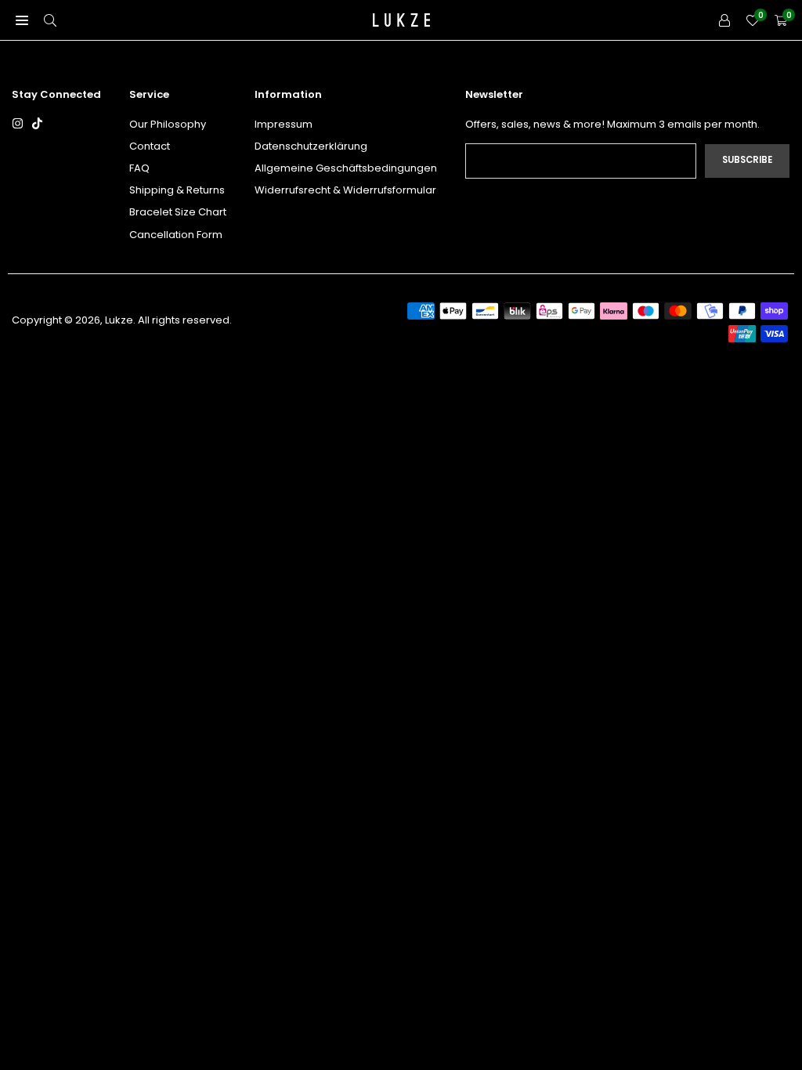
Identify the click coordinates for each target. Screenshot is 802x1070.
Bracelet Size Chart (177, 211)
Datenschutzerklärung (311, 146)
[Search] (50, 19)
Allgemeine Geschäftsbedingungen (346, 168)
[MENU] (22, 19)
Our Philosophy (167, 124)
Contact (149, 146)
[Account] (724, 19)
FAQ (139, 168)
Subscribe (747, 160)
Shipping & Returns (177, 190)
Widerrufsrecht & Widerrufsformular (345, 190)
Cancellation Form (175, 234)
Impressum (283, 124)
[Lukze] (402, 18)
